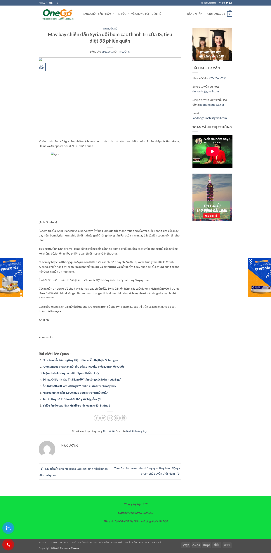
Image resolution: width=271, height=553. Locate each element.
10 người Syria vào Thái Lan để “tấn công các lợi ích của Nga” (82, 379)
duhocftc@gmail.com (205, 91)
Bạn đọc (144, 542)
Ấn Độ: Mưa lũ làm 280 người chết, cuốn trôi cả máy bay (79, 386)
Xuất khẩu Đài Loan (84, 542)
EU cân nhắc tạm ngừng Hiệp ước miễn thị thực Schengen (80, 360)
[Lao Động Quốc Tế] (57, 14)
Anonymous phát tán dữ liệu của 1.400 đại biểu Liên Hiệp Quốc (83, 366)
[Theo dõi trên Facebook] (220, 3)
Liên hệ (156, 13)
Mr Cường (124, 52)
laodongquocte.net (212, 104)
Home (42, 542)
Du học (64, 542)
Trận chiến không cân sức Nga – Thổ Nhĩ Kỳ (71, 373)
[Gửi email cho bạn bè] (110, 418)
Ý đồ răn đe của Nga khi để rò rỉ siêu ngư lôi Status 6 (76, 405)
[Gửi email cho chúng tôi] (230, 3)
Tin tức (121, 13)
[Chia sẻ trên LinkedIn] (123, 418)
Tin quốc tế (110, 28)
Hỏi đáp (104, 542)
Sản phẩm (104, 13)
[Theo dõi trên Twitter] (227, 3)
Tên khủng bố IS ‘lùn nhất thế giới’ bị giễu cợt (72, 399)
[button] (208, 3)
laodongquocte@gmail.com (209, 118)
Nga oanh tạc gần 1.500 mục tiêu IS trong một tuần (75, 392)
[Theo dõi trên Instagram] (223, 3)
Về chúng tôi (140, 13)
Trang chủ (88, 13)
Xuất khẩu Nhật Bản (124, 542)
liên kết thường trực (137, 431)
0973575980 (217, 78)
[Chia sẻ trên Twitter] (103, 418)
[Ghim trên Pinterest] (117, 418)
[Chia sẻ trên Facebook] (97, 418)
